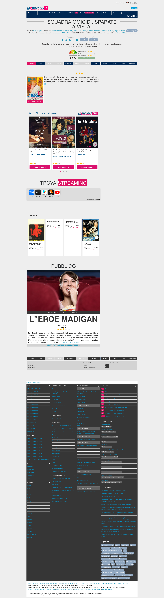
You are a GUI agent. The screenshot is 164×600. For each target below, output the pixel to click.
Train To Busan (56, 396)
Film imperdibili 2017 (33, 416)
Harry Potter (116, 567)
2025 (36, 389)
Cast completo (132, 31)
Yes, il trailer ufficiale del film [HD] (110, 496)
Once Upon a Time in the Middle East (62, 487)
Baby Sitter (114, 556)
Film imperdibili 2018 (33, 413)
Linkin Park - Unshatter (58, 444)
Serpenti (79, 459)
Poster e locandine (90, 367)
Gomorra (132, 545)
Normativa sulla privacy (47, 589)
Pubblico (68, 64)
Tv (79, 583)
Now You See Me (116, 548)
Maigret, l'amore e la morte (59, 498)
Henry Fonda (57, 30)
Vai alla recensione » (71, 342)
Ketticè (54, 412)
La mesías (81, 155)
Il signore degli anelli (107, 575)
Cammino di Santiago (108, 545)
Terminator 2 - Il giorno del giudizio (115, 416)
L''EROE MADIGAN (63, 318)
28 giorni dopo (106, 548)
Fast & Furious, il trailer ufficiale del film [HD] (113, 490)
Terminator (121, 578)
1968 (67, 33)
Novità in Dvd (31, 431)
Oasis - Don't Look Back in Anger (86, 462)
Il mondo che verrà (106, 429)
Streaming (132, 64)
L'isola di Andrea (37, 155)
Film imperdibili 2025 (33, 392)
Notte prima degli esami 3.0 (109, 455)
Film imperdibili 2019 (33, 410)
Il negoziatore (105, 440)
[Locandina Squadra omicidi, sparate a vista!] (35, 99)
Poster (105, 64)
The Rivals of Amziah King (59, 501)
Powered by (90, 199)
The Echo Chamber (82, 453)
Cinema (35, 583)
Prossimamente (95, 583)
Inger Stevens (119, 30)
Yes (78, 477)
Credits (30, 589)
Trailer (96, 64)
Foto (114, 64)
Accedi (134, 8)
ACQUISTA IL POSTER (35, 102)
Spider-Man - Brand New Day (113, 395)
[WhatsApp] (74, 40)
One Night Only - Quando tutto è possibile (116, 407)
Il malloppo (55, 389)
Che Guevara (112, 578)
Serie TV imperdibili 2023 (34, 444)
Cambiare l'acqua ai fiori (59, 471)
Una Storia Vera (56, 481)
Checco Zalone (129, 553)
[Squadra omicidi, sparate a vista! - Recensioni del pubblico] (63, 311)
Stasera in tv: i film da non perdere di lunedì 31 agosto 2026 (118, 526)
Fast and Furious (118, 570)
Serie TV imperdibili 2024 (34, 441)
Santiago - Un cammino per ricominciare (63, 432)
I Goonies (104, 470)
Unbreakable (129, 564)
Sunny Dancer (81, 402)
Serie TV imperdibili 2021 (34, 450)
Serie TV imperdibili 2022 (34, 447)
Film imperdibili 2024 (33, 395)
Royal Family (122, 556)
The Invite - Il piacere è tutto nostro (62, 425)
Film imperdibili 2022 (33, 401)
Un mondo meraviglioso (58, 405)
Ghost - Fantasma (106, 445)
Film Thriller (30, 469)
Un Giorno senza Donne (83, 465)
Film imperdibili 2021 (33, 404)
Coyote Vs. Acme (57, 409)
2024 (40, 389)
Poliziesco (56, 33)
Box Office (85, 583)
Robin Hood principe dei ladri (109, 460)
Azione (29, 478)
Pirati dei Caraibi (119, 561)
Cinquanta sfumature (107, 561)
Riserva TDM (78, 589)
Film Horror (30, 472)
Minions (103, 465)
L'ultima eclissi (105, 424)
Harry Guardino (107, 30)
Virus (113, 564)
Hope (53, 462)
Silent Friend (55, 399)
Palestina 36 (55, 456)
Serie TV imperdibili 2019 (34, 456)
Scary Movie (125, 545)
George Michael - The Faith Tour (61, 478)
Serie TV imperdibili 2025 (34, 438)
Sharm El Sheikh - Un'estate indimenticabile (113, 450)
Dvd (76, 583)
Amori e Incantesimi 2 (83, 450)
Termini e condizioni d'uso (64, 589)
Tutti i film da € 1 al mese (43, 113)
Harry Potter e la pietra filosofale (114, 398)
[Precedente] (30, 237)
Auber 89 (79, 468)
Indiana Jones (120, 564)
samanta (31, 365)
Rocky (127, 578)
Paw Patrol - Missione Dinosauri (86, 439)
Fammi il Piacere (57, 402)
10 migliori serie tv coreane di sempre (38, 459)
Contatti (36, 589)
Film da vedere (31, 419)
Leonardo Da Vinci (107, 559)
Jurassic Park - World (120, 559)
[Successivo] (97, 237)
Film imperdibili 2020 (33, 407)
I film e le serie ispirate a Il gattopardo (112, 553)
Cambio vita (104, 434)
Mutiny (78, 456)
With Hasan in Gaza (82, 480)
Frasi (123, 64)
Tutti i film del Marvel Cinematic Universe (113, 572)
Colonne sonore (111, 583)
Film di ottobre (31, 428)
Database (42, 583)
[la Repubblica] (127, 4)
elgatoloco (31, 367)
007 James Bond (131, 561)
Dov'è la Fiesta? (56, 441)
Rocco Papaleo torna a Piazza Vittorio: (112, 493)
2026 (32, 389)
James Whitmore (79, 30)
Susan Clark (67, 30)
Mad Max (104, 578)
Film (47, 583)
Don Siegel (37, 30)
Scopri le (63, 345)
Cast (40, 64)
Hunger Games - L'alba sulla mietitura (62, 428)
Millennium (124, 567)
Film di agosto (31, 425)
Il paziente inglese (106, 475)
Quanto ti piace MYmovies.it (35, 382)
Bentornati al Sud (57, 465)
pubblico (124, 33)
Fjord (53, 459)
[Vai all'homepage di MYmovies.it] (37, 9)
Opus (125, 550)
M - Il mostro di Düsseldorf (84, 474)
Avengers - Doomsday (58, 435)
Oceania (107, 389)
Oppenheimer (105, 556)
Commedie (30, 466)
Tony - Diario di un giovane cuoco (114, 410)
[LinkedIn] (70, 40)
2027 (28, 389)
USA (63, 33)
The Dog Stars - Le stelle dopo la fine (115, 401)
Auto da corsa (106, 564)
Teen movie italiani (107, 570)
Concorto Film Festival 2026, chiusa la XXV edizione (116, 504)
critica (117, 33)
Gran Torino (104, 480)
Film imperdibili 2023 (33, 398)
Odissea (107, 392)
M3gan (125, 548)
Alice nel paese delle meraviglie (123, 575)
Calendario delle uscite (58, 419)
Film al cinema (31, 422)
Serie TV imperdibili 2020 (34, 453)
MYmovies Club (123, 583)
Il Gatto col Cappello (58, 468)
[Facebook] (62, 40)
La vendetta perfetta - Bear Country (115, 413)
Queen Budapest (57, 450)
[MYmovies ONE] (88, 113)
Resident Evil (56, 438)
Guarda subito (40, 167)
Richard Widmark (94, 30)
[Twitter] (66, 40)
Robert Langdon (106, 567)
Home (29, 583)
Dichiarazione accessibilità (92, 589)
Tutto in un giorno (62, 157)
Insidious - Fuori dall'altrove (112, 404)
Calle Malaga (56, 453)
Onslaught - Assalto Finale (59, 447)
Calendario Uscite (56, 583)
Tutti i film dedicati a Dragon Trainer (112, 550)
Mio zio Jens (55, 484)
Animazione (30, 475)
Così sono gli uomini (58, 495)
